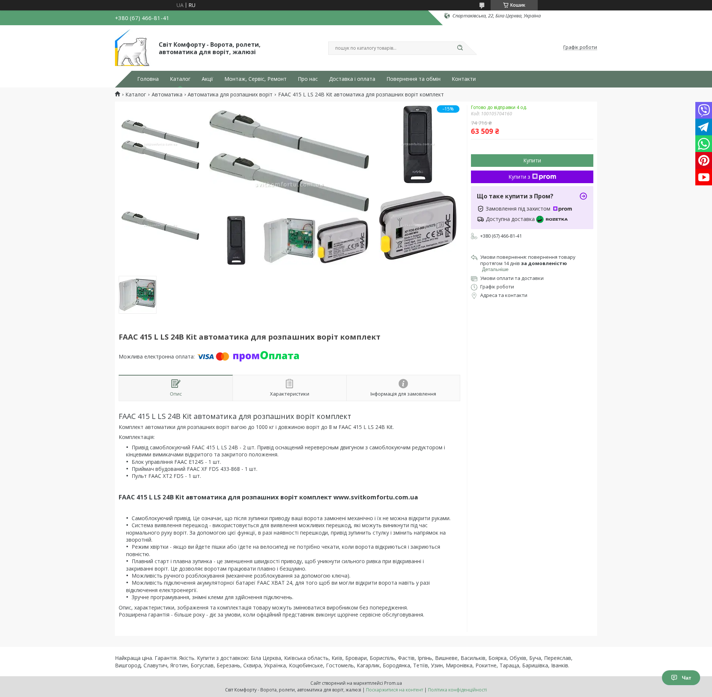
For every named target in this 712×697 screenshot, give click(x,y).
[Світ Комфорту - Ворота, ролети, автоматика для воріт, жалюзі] (133, 47)
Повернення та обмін (413, 79)
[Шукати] (459, 48)
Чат (686, 678)
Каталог (180, 79)
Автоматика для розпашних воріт (230, 94)
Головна (148, 79)
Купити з (519, 176)
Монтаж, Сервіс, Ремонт (255, 79)
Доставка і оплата (352, 79)
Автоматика (167, 94)
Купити (532, 160)
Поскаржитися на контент (394, 690)
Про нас (308, 79)
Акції (207, 79)
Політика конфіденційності (457, 690)
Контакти (464, 79)
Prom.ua (393, 683)
